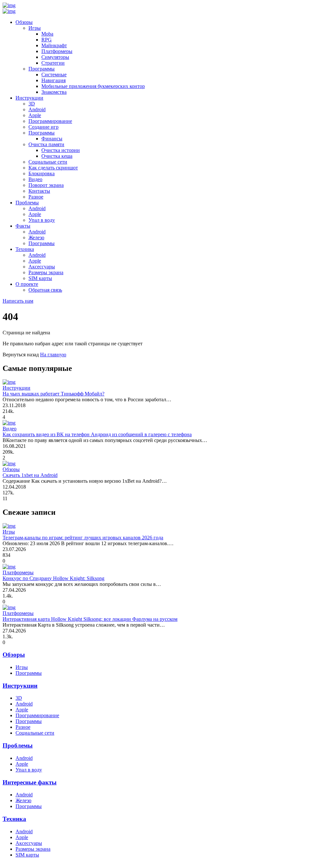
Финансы (51, 138)
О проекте (27, 284)
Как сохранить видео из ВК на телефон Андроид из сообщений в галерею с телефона (97, 434)
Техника (25, 249)
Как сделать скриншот (53, 167)
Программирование (50, 121)
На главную (53, 354)
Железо (36, 237)
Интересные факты (30, 782)
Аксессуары (41, 266)
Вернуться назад (21, 354)
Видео (35, 179)
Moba (47, 34)
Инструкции (29, 98)
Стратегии (53, 63)
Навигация (53, 80)
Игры (34, 28)
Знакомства (54, 92)
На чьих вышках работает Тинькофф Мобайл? (53, 393)
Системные (54, 74)
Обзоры (24, 22)
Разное (35, 197)
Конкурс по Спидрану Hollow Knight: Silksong (53, 578)
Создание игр (43, 127)
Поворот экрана (46, 185)
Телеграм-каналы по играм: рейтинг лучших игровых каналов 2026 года (83, 537)
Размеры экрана (45, 272)
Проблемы (27, 202)
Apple (34, 115)
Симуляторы (55, 57)
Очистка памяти (46, 144)
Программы (41, 68)
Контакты (39, 191)
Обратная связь (45, 290)
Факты (23, 226)
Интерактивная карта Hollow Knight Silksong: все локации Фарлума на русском (90, 619)
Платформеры (56, 51)
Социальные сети (47, 162)
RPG (46, 39)
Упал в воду (41, 220)
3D (31, 103)
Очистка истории (60, 150)
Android (37, 109)
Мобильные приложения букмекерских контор (93, 86)
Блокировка (41, 173)
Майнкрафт (54, 45)
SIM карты (40, 278)
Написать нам (18, 301)
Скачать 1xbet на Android (30, 475)
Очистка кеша (56, 156)
